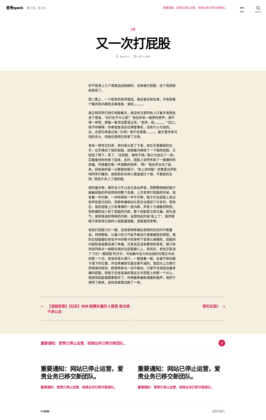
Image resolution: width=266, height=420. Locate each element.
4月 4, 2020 (144, 56)
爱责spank (14, 7)
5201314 (124, 56)
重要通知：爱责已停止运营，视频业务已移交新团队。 (195, 7)
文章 (133, 29)
